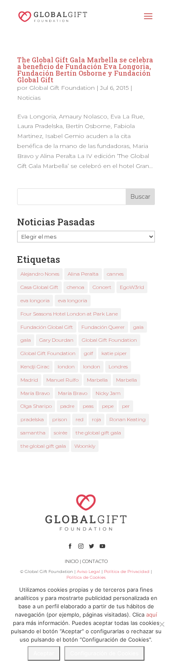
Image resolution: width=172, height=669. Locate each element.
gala (138, 327)
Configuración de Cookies (104, 653)
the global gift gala (98, 433)
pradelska (32, 419)
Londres (118, 366)
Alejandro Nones (39, 274)
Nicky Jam (108, 393)
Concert (102, 287)
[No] (161, 624)
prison (59, 419)
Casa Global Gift (39, 287)
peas (88, 406)
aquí (151, 614)
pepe (108, 406)
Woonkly (84, 446)
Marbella (97, 380)
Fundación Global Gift (46, 327)
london (66, 366)
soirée (60, 433)
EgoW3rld (132, 287)
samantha (33, 433)
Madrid (29, 380)
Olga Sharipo (36, 406)
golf (88, 353)
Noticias (28, 97)
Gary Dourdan (56, 340)
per (126, 406)
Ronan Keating (127, 419)
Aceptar (43, 653)
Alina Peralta (83, 274)
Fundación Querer (103, 327)
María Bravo (35, 393)
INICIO (71, 561)
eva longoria (35, 300)
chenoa (75, 287)
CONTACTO (95, 561)
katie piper (114, 353)
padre (67, 406)
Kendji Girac (34, 366)
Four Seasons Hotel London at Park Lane (69, 314)
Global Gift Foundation (62, 87)
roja (96, 419)
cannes (115, 274)
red (79, 419)
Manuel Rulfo (62, 380)
